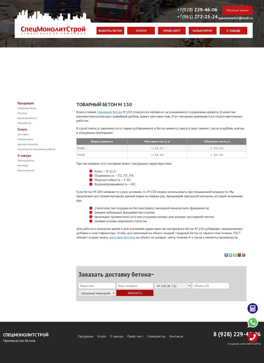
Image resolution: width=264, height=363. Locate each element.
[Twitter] (231, 254)
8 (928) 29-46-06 (237, 334)
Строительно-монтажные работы (36, 149)
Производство (26, 160)
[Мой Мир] (239, 254)
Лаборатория (25, 139)
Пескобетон (24, 123)
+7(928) (197, 9)
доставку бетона (122, 237)
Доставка (23, 134)
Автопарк (23, 165)
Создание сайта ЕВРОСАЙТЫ (244, 343)
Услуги (141, 30)
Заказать (134, 293)
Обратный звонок (237, 10)
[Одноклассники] (235, 254)
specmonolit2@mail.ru (235, 18)
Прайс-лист (171, 30)
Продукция (26, 103)
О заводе (233, 30)
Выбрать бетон (110, 30)
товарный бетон (109, 112)
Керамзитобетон (27, 118)
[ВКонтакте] (226, 254)
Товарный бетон (27, 108)
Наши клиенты (26, 170)
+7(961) (197, 16)
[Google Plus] (244, 254)
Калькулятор (202, 30)
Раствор (22, 113)
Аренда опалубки (28, 144)
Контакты (176, 336)
